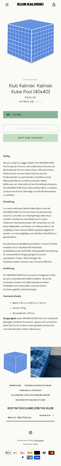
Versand (38, 101)
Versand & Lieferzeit (30, 390)
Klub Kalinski (39, 440)
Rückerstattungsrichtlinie (31, 400)
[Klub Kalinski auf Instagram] (30, 432)
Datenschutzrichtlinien (38, 386)
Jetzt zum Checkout (30, 138)
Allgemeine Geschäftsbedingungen (30, 395)
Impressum (15, 386)
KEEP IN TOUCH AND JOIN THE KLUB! (30, 408)
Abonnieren (45, 415)
